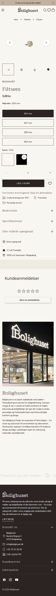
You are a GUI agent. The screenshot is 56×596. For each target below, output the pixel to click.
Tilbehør (27, 19)
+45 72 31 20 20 (14, 549)
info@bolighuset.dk (14, 544)
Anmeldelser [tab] (12, 309)
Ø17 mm (28, 123)
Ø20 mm (28, 132)
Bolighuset (14, 589)
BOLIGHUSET (8, 81)
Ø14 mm (28, 113)
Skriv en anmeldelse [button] (29, 300)
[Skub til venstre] (10, 42)
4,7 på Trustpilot (14, 250)
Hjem (16, 19)
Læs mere (8, 519)
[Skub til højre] (46, 42)
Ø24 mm (28, 141)
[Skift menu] (2, 10)
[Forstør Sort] (24, 157)
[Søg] (45, 10)
